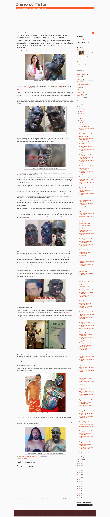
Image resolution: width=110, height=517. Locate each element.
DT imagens (79, 82)
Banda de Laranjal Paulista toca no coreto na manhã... (85, 335)
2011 (80, 483)
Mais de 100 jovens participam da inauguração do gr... (85, 301)
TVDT (80, 211)
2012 (80, 481)
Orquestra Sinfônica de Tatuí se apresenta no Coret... (85, 422)
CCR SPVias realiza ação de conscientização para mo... (84, 320)
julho (81, 118)
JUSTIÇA (79, 87)
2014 (80, 477)
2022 (80, 463)
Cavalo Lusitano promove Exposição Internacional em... (86, 204)
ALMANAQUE (24, 458)
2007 (80, 488)
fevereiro (81, 459)
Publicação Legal (80, 92)
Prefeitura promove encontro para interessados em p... (85, 307)
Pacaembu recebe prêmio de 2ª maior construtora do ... (86, 414)
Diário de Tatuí (31, 4)
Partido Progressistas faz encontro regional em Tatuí (85, 219)
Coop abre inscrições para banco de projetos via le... (86, 191)
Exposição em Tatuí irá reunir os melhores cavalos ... (85, 445)
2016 (80, 474)
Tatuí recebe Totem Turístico (84, 267)
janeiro (81, 461)
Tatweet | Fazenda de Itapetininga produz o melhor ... (85, 141)
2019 (80, 468)
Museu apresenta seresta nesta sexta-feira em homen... (86, 434)
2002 (80, 493)
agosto (81, 116)
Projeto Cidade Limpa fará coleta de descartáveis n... (85, 201)
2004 (80, 490)
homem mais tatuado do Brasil (25, 87)
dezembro (81, 109)
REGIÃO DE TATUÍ (80, 94)
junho (81, 120)
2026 (80, 103)
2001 (80, 495)
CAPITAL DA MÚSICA (81, 74)
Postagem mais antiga (69, 498)
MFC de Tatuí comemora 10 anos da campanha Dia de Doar (86, 448)
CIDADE (78, 76)
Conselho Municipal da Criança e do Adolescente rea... (86, 207)
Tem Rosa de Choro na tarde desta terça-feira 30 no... (85, 155)
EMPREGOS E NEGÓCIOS (82, 84)
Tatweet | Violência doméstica (84, 228)
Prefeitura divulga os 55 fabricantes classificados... (85, 277)
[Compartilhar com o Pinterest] (46, 456)
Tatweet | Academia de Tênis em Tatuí (86, 259)
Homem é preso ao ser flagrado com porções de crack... (86, 296)
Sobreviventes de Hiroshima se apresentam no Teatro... (85, 304)
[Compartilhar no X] (43, 456)
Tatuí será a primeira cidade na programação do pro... (85, 403)
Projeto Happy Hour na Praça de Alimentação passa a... (85, 406)
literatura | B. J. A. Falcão (84, 286)
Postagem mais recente (22, 498)
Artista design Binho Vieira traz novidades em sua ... (85, 439)
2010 (80, 484)
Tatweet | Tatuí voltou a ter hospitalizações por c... (84, 169)
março (81, 457)
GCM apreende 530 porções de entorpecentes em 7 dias (85, 346)
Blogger (65, 513)
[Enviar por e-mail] (41, 456)
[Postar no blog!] (42, 456)
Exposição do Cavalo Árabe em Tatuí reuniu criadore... (86, 239)
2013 (80, 479)
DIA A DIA (79, 81)
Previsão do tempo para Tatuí (84, 136)
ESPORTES (79, 86)
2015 (80, 476)
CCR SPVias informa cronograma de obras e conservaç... (86, 139)
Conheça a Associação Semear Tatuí (86, 426)
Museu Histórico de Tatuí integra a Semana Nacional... (85, 397)
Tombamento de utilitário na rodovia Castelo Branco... (85, 318)
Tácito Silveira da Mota (83, 61)
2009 (80, 486)
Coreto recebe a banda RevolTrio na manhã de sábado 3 (86, 158)
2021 (80, 465)
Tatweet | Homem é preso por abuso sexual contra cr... (86, 417)
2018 (80, 470)
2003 (80, 491)
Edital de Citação (81, 39)
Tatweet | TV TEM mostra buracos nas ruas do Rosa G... (86, 150)
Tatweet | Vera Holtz (83, 271)
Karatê (80, 284)
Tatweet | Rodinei (82, 255)
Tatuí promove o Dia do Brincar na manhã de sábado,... (85, 253)
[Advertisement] (55, 20)
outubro (81, 113)
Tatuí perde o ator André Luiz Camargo (86, 381)
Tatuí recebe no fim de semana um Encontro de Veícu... (85, 231)
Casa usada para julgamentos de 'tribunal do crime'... (85, 248)
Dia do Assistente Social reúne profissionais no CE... (85, 349)
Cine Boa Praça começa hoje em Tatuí (86, 328)
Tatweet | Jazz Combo (83, 221)
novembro (81, 111)
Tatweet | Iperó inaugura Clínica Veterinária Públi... (85, 175)
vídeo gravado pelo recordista (25, 173)
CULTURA (79, 79)
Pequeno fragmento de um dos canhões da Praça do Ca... (86, 338)
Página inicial (45, 498)
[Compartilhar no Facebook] (44, 456)
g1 (36, 185)
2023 (80, 108)
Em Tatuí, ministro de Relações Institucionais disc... (85, 389)
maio (81, 122)
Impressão (80, 62)
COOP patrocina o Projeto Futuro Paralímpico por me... (85, 365)
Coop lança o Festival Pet (84, 126)
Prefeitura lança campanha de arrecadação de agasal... (84, 177)
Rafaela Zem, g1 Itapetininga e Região (27, 50)
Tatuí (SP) (58, 86)
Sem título (81, 198)
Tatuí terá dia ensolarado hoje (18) (85, 330)
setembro (81, 115)
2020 (80, 467)
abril (80, 456)
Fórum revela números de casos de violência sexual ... (85, 131)
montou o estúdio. (45, 419)
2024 (80, 106)
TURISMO (79, 95)
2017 (80, 472)
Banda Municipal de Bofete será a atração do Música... (85, 242)
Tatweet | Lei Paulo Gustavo (84, 225)
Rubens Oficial (24, 456)
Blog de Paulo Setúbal (83, 49)
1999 (80, 497)
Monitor (78, 89)
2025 (80, 104)
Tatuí (37, 174)
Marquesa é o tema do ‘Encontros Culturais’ (88, 51)
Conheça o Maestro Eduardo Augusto (86, 424)
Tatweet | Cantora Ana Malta (84, 223)
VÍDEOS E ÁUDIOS (81, 97)
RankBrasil (67, 312)
